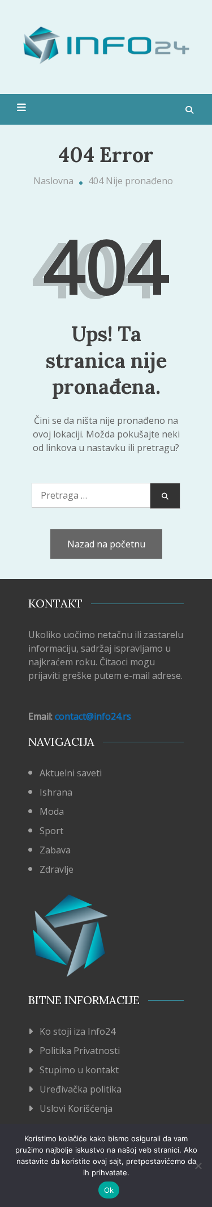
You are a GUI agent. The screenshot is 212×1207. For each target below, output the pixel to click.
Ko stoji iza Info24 (77, 1031)
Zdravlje (56, 869)
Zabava (55, 850)
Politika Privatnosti (80, 1050)
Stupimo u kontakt (79, 1070)
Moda (52, 811)
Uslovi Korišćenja (76, 1108)
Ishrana (56, 792)
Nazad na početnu (106, 544)
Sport (51, 830)
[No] (198, 1165)
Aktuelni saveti (71, 773)
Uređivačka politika (81, 1089)
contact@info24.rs (93, 716)
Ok (109, 1190)
